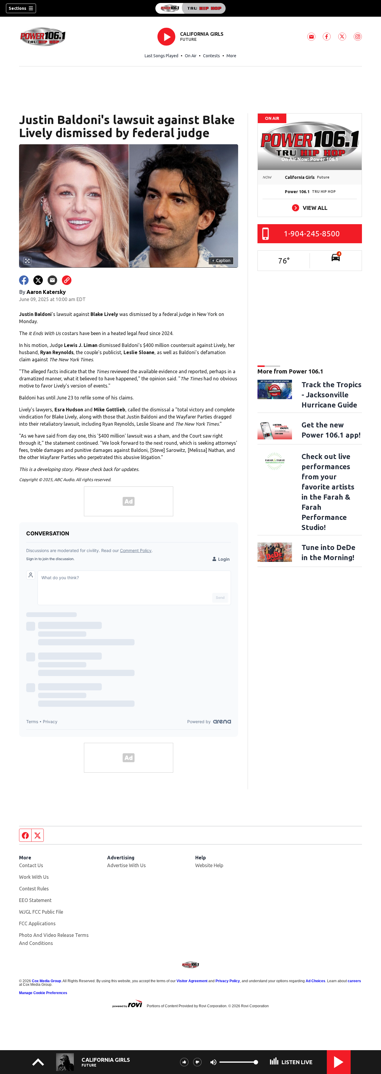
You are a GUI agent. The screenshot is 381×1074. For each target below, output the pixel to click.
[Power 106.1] (190, 8)
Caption (221, 260)
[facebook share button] (24, 280)
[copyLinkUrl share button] (66, 280)
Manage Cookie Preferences (43, 993)
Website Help (209, 865)
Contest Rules (34, 888)
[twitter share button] (38, 280)
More (231, 55)
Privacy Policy (228, 981)
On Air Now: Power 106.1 (309, 159)
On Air (190, 55)
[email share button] (52, 280)
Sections (17, 8)
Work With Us (34, 877)
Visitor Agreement (192, 981)
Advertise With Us (126, 865)
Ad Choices (315, 981)
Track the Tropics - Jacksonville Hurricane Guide (332, 395)
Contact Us (31, 865)
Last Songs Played (161, 55)
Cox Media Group (46, 981)
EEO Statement (35, 900)
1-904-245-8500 (312, 233)
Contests (211, 55)
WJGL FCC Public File (41, 912)
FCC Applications (37, 923)
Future (188, 39)
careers (354, 981)
